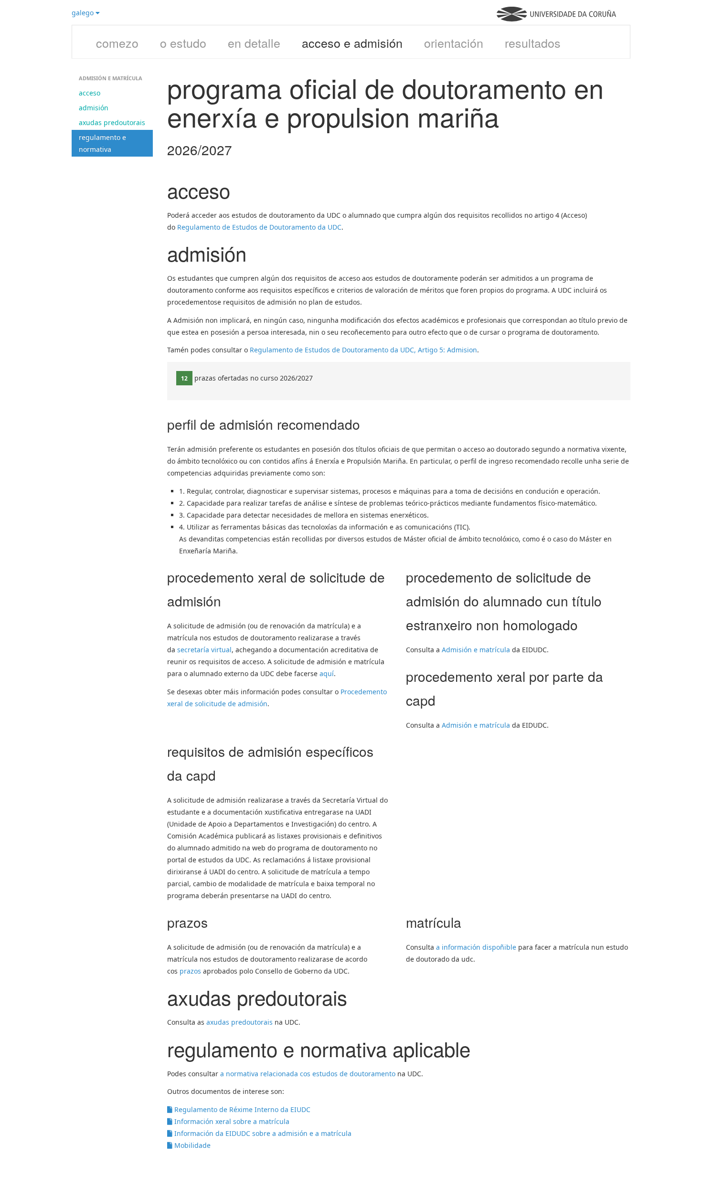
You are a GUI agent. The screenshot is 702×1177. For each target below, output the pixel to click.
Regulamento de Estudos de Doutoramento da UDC (259, 227)
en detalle (254, 42)
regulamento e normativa (102, 143)
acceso (89, 92)
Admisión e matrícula (476, 649)
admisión (93, 107)
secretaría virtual (204, 649)
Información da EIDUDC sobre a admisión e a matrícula (261, 1133)
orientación (453, 42)
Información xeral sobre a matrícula (230, 1121)
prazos (190, 971)
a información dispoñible (476, 947)
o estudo (183, 42)
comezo (117, 42)
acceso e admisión (352, 42)
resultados (533, 42)
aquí (326, 673)
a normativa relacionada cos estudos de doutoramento (307, 1073)
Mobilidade (191, 1145)
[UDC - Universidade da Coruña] (556, 18)
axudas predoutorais (112, 122)
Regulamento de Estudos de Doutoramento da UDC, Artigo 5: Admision (363, 349)
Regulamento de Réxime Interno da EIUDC (241, 1109)
